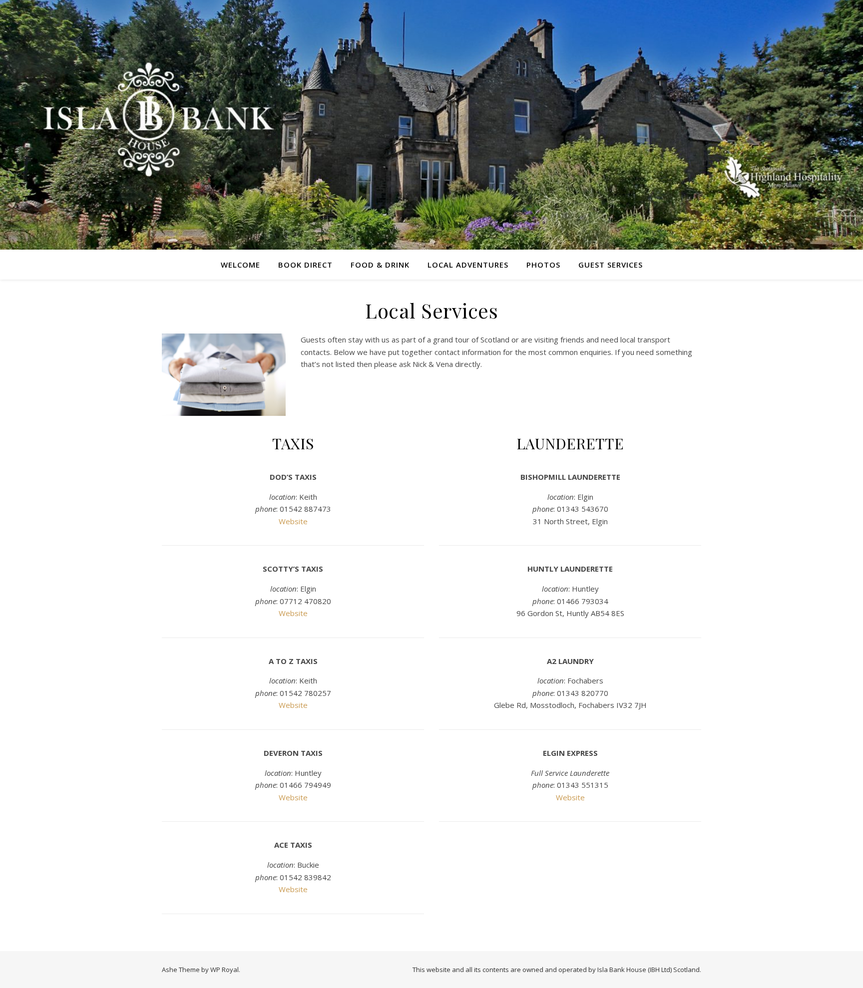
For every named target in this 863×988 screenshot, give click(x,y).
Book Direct (305, 265)
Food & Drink (380, 265)
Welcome (240, 265)
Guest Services (610, 265)
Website (293, 521)
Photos (543, 265)
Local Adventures (468, 265)
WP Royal (224, 969)
